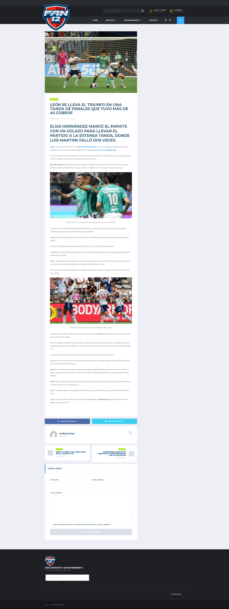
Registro (153, 20)
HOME (95, 20)
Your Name (54, 480)
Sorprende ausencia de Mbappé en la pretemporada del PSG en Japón (112, 453)
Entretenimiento (132, 20)
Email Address (98, 480)
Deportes (110, 20)
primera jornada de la (103, 150)
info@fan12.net (159, 12)
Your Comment (56, 493)
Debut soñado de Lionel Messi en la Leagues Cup (71, 453)
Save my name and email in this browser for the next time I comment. (82, 524)
